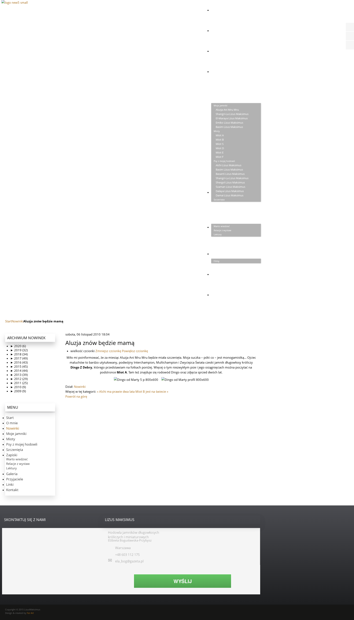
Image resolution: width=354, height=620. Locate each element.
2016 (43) (19, 362)
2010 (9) (18, 387)
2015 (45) (19, 366)
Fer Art (30, 612)
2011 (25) (19, 383)
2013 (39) (19, 375)
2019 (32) (19, 350)
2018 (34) (19, 354)
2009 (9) (18, 391)
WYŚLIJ (183, 581)
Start (8, 321)
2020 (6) (18, 346)
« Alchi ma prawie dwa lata (116, 391)
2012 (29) (19, 379)
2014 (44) (19, 371)
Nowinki (17, 321)
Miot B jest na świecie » (151, 391)
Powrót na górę (76, 396)
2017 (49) (19, 358)
